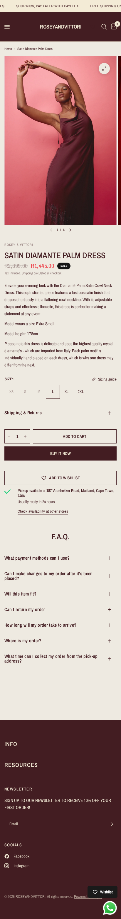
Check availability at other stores (43, 511)
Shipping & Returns (23, 412)
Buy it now (60, 453)
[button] (92, 27)
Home (8, 48)
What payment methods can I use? (37, 558)
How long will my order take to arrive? (40, 625)
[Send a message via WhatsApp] (110, 908)
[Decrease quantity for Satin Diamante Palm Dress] (9, 436)
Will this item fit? (20, 594)
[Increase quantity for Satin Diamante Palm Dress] (25, 436)
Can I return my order (24, 609)
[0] (113, 27)
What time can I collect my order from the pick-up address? (51, 658)
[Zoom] (104, 68)
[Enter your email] (111, 824)
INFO (10, 744)
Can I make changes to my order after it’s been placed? (48, 575)
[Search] (104, 27)
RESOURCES (21, 765)
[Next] (70, 230)
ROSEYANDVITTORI (60, 26)
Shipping (27, 273)
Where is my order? (23, 640)
